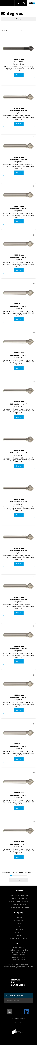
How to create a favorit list (19, 901)
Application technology (19, 938)
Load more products (18, 880)
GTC (14, 1022)
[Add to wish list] (34, 39)
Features (19, 935)
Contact (19, 932)
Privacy (20, 1022)
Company (19, 929)
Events (19, 917)
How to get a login (19, 904)
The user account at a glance (19, 907)
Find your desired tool (19, 898)
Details (18, 75)
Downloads (19, 920)
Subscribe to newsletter (14, 995)
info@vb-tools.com (18, 960)
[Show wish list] (24, 3)
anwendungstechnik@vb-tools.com (21, 967)
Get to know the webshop (19, 895)
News (19, 923)
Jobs (19, 926)
